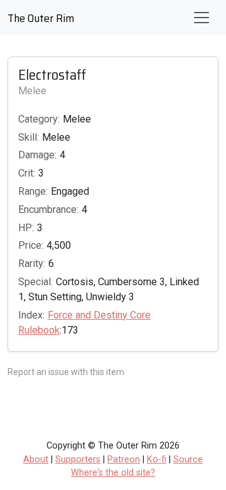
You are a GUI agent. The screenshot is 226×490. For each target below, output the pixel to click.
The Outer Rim (41, 18)
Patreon (123, 459)
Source (188, 459)
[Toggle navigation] (201, 18)
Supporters (77, 459)
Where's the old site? (113, 472)
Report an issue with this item (66, 372)
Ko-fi (156, 459)
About (35, 459)
